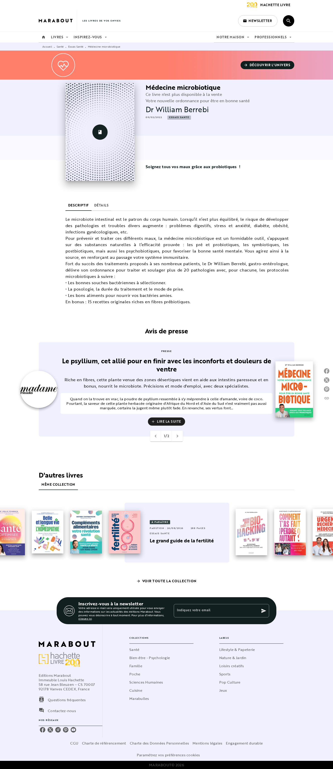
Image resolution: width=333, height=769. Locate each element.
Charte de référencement (104, 743)
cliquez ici (85, 619)
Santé (60, 46)
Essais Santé (76, 46)
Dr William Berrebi (177, 109)
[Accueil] (58, 21)
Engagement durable (244, 743)
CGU (74, 743)
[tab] (43, 37)
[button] (258, 21)
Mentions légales (207, 743)
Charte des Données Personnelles (159, 743)
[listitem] (42, 730)
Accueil (47, 46)
